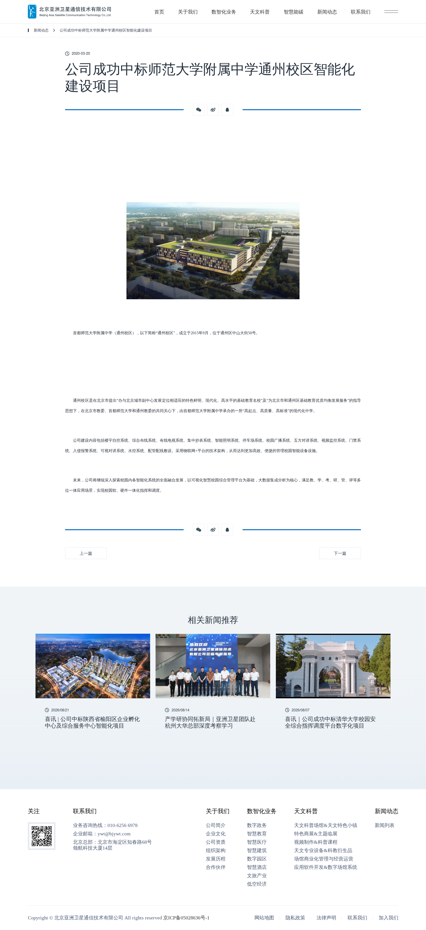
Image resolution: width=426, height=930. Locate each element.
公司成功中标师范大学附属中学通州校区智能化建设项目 (106, 30)
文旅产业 (257, 875)
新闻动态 (327, 11)
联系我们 (361, 11)
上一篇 (86, 553)
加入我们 (388, 917)
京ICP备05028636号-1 (186, 917)
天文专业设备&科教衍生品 (323, 850)
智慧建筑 (257, 850)
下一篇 (340, 553)
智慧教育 (257, 833)
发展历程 (216, 858)
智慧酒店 (257, 867)
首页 (159, 11)
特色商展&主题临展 (315, 833)
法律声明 (326, 917)
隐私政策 (295, 917)
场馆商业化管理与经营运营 (323, 858)
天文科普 (260, 11)
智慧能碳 (293, 11)
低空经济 (257, 884)
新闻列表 (384, 825)
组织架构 (216, 850)
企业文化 (216, 833)
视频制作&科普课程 (315, 842)
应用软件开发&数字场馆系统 (325, 867)
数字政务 (257, 825)
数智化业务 (224, 11)
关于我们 (188, 11)
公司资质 (216, 842)
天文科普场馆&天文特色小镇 (325, 825)
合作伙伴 (216, 867)
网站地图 (264, 917)
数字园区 (257, 858)
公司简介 (216, 825)
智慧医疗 (257, 842)
